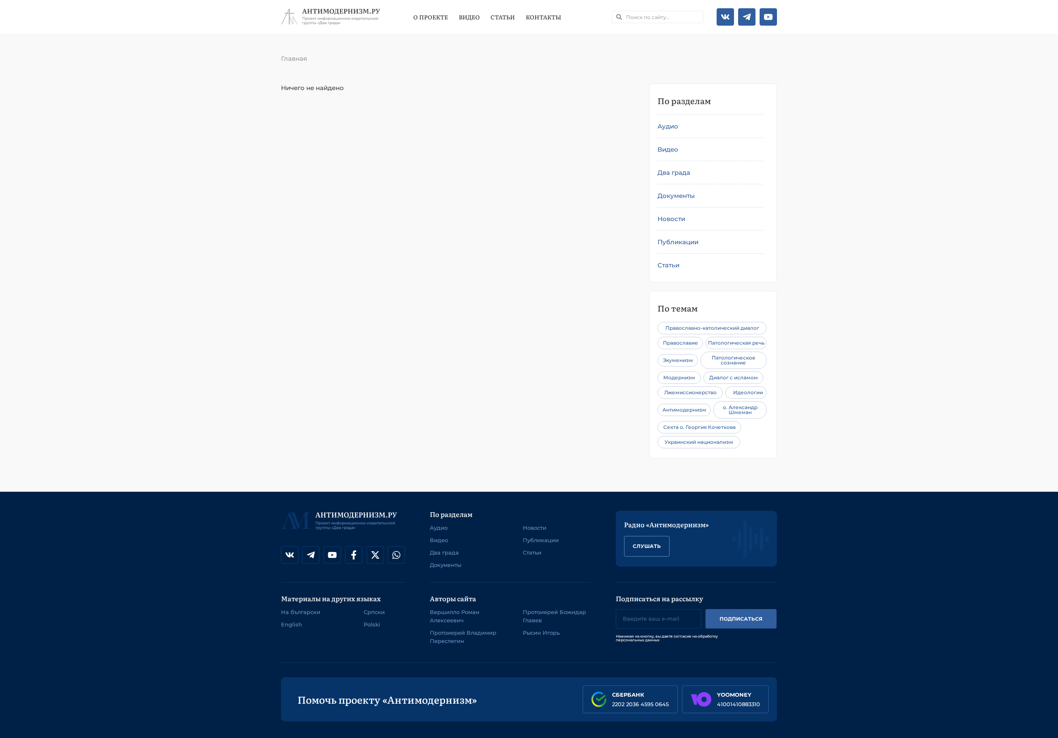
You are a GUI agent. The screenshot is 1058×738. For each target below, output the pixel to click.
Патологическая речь (736, 343)
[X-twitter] (375, 555)
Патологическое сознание (733, 360)
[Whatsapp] (396, 555)
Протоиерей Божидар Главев (554, 616)
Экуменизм (678, 360)
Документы (676, 196)
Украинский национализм (699, 442)
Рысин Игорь (541, 632)
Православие (680, 343)
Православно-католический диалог (712, 328)
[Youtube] (768, 17)
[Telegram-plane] (746, 17)
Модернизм (679, 377)
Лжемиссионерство (690, 392)
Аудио (668, 126)
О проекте (430, 17)
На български (300, 612)
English (291, 624)
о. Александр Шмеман (740, 409)
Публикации (678, 242)
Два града (674, 172)
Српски (374, 612)
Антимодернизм (684, 410)
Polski (372, 624)
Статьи (503, 17)
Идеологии (748, 392)
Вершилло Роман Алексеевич (454, 616)
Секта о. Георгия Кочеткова (699, 427)
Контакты (543, 17)
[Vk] (725, 17)
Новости (671, 219)
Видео (469, 17)
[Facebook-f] (353, 555)
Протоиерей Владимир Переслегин (463, 636)
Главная (294, 58)
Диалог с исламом (733, 377)
